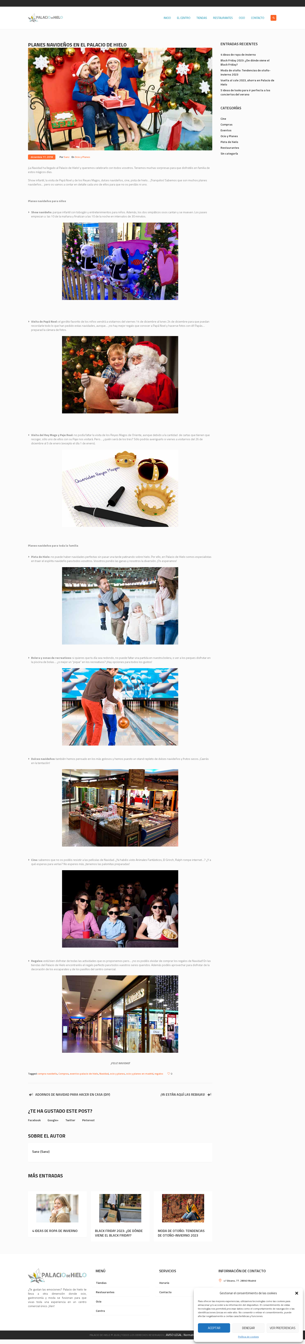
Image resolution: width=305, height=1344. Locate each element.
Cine (223, 118)
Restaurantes (230, 147)
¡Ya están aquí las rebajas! (183, 1094)
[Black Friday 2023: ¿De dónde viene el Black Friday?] (120, 1208)
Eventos (226, 130)
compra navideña (47, 1074)
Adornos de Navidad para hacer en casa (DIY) (72, 1094)
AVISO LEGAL (174, 1335)
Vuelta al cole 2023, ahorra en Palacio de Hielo (247, 82)
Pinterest (88, 1120)
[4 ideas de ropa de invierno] (57, 1208)
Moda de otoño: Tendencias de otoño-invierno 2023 (181, 1233)
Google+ (53, 1120)
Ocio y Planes (82, 157)
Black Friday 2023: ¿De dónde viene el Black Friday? (119, 1233)
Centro (100, 1311)
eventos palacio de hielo (84, 1074)
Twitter (70, 1120)
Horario (164, 1283)
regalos (159, 1074)
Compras (64, 1074)
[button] (297, 1293)
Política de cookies (248, 1337)
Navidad (104, 1074)
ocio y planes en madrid (139, 1074)
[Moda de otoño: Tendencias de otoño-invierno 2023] (183, 1208)
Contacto (165, 1292)
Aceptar (214, 1328)
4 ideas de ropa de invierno (55, 1230)
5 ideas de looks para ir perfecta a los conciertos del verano (245, 92)
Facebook (34, 1120)
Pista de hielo (229, 142)
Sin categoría (229, 153)
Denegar (248, 1328)
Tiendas (101, 1283)
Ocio (98, 1301)
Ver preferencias (282, 1328)
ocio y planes (117, 1074)
